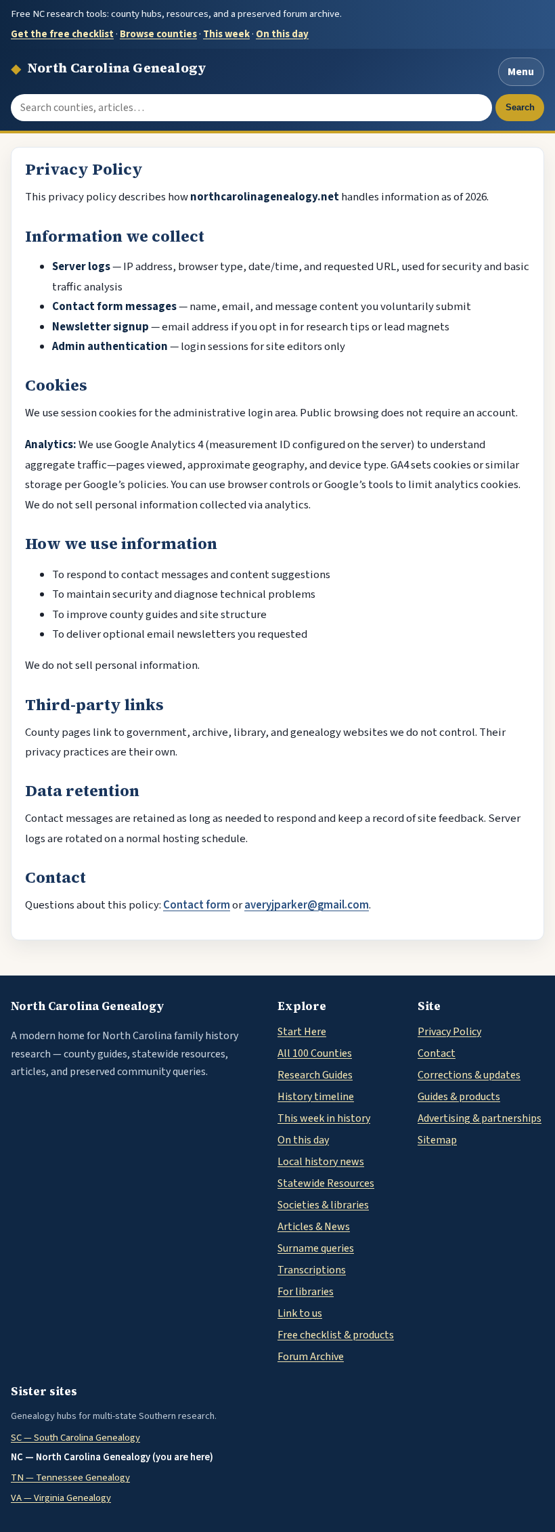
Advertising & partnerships (479, 1118)
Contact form (196, 905)
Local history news (321, 1161)
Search (520, 107)
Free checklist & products (336, 1335)
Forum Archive (311, 1356)
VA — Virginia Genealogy (61, 1498)
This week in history (324, 1118)
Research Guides (315, 1075)
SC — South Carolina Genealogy (75, 1437)
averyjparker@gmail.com (306, 905)
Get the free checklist (62, 34)
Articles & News (314, 1226)
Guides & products (459, 1096)
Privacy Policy (449, 1031)
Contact (437, 1053)
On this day (282, 34)
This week (226, 34)
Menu (521, 71)
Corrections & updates (469, 1075)
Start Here (302, 1031)
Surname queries (316, 1248)
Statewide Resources (326, 1183)
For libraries (306, 1291)
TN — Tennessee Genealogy (70, 1477)
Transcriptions (312, 1270)
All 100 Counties (315, 1053)
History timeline (316, 1096)
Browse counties (158, 34)
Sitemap (437, 1140)
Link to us (300, 1313)
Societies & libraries (323, 1205)
